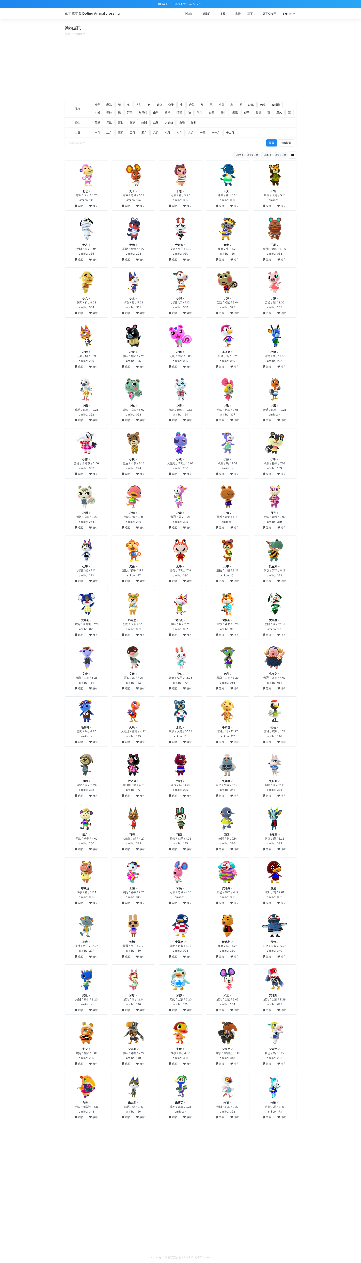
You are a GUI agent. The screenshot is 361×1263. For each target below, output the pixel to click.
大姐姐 (169, 122)
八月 (179, 132)
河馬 (129, 112)
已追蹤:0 (239, 155)
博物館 (206, 13)
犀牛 (223, 112)
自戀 (182, 122)
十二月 (230, 132)
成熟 (156, 122)
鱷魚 (159, 104)
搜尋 (271, 142)
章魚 (279, 112)
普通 (97, 122)
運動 (120, 122)
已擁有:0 (267, 155)
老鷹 (235, 112)
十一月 (216, 132)
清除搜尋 (286, 142)
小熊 (97, 112)
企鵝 (211, 112)
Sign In (287, 13)
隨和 (193, 122)
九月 (191, 132)
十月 (202, 132)
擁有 (95, 205)
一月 (97, 132)
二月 (109, 132)
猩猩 (179, 112)
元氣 (109, 122)
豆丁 (250, 13)
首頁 (67, 34)
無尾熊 (143, 112)
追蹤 (80, 205)
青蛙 (109, 112)
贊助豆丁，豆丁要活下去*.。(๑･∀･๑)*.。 (180, 4)
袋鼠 (258, 112)
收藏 (222, 13)
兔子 (171, 104)
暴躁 (132, 122)
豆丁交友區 (269, 13)
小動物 (188, 13)
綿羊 (167, 112)
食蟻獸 (276, 104)
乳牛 (200, 112)
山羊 (156, 112)
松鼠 (221, 104)
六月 (156, 132)
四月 (132, 132)
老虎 (263, 104)
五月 (144, 132)
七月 (167, 132)
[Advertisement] (180, 69)
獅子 (246, 112)
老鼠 (109, 104)
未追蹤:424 (252, 155)
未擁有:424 (280, 155)
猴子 (97, 104)
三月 (120, 132)
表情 (238, 13)
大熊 (138, 104)
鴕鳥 (251, 104)
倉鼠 (191, 104)
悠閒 (144, 122)
